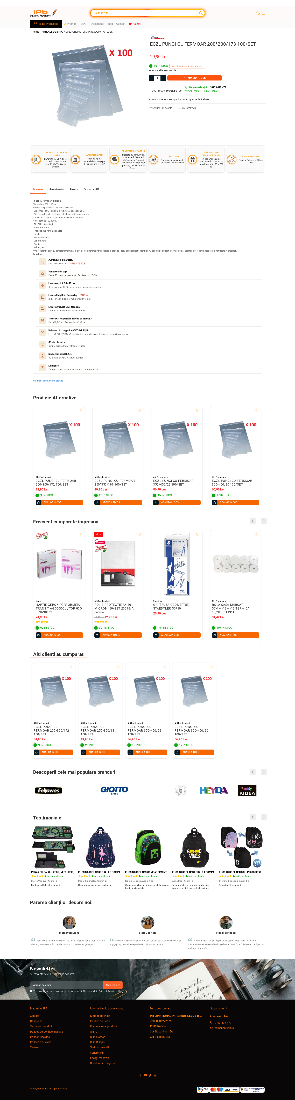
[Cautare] (201, 13)
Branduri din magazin (102, 1063)
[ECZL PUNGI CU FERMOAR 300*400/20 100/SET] (235, 440)
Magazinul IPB (38, 1008)
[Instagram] (155, 1075)
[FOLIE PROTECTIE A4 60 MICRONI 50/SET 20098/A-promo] (118, 564)
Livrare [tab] (74, 189)
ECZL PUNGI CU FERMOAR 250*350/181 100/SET (114, 482)
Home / (37, 31)
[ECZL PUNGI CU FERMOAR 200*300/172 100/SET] (59, 440)
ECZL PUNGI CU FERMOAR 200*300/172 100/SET (56, 482)
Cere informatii (188, 108)
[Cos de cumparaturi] (263, 13)
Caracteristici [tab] (56, 189)
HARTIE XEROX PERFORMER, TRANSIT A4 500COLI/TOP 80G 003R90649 (59, 608)
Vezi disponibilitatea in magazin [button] (187, 66)
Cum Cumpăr (97, 1042)
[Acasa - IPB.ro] (47, 13)
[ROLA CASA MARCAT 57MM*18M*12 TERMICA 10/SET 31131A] (235, 564)
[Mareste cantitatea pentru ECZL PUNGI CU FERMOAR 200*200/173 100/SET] (163, 78)
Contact (120, 23)
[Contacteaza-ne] (258, 13)
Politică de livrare (40, 1042)
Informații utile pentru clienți (106, 1008)
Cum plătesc (97, 1037)
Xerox (38, 601)
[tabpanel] (87, 86)
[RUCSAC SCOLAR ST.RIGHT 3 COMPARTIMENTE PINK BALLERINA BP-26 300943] (100, 847)
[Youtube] (145, 1075)
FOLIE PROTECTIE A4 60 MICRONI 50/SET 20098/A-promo (114, 608)
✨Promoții (70, 23)
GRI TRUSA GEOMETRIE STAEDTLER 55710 (171, 606)
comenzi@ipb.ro (224, 1028)
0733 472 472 (77, 263)
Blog (110, 23)
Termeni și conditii (41, 1026)
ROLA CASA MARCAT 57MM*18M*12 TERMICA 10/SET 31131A (231, 608)
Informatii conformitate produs (48, 380)
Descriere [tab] (38, 189)
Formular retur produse (103, 1026)
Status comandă (99, 1047)
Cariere (34, 1047)
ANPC (93, 1031)
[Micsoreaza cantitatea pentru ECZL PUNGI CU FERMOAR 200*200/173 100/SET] (151, 78)
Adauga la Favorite (162, 108)
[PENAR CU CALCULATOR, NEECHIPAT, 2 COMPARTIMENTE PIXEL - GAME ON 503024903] (53, 847)
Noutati (136, 24)
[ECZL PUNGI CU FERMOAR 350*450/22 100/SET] (177, 440)
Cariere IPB (97, 1052)
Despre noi (97, 23)
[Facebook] (140, 1075)
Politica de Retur (100, 1021)
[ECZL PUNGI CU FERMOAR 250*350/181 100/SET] (118, 440)
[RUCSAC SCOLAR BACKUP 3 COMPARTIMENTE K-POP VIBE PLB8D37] (241, 847)
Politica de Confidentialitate (110, 991)
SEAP (84, 23)
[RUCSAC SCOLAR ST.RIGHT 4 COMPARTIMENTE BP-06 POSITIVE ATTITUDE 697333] (194, 847)
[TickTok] (150, 1075)
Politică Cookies (40, 1037)
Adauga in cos (196, 78)
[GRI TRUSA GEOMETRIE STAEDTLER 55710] (177, 564)
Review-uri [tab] (91, 189)
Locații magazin (99, 1058)
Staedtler (157, 601)
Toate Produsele (48, 23)
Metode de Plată (100, 1015)
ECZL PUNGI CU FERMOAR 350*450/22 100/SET (173, 482)
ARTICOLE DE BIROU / (53, 31)
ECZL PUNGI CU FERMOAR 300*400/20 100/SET (232, 482)
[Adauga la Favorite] (80, 410)
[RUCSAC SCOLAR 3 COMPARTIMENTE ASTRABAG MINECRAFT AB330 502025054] (147, 847)
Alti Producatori (43, 477)
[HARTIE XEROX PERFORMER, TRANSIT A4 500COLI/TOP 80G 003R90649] (59, 564)
